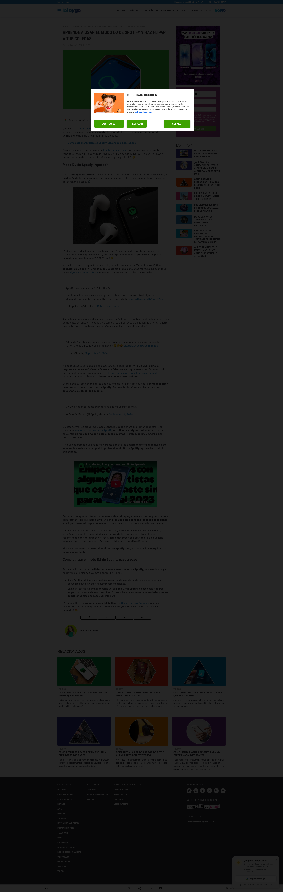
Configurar (109, 123)
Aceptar (177, 123)
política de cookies (143, 112)
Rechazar (137, 123)
